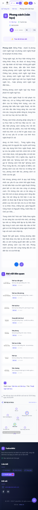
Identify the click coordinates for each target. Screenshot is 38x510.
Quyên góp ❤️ (8, 474)
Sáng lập (29, 470)
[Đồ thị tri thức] (31, 3)
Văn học (14, 9)
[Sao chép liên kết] (22, 264)
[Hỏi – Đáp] (26, 3)
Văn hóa (14, 386)
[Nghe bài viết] (12, 30)
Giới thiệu (7, 470)
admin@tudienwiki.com (12, 487)
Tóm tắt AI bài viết (19, 39)
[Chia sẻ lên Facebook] (16, 264)
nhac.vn (21, 504)
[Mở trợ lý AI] (34, 500)
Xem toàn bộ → (33, 402)
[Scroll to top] (33, 507)
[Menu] (3, 3)
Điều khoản (18, 470)
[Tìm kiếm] (20, 3)
